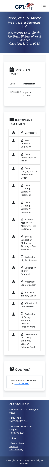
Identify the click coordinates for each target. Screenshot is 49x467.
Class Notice (30, 132)
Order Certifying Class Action (28, 157)
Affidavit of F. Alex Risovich (29, 305)
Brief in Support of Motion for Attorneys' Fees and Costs (28, 243)
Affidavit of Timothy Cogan (28, 294)
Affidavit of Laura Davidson (28, 283)
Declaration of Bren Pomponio (28, 271)
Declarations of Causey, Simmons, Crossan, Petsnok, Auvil (29, 320)
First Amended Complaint (26, 143)
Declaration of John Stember (29, 259)
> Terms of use (16, 443)
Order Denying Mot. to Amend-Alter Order (29, 173)
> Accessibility (16, 449)
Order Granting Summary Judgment (26, 190)
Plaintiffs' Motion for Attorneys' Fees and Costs (28, 224)
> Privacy (13, 446)
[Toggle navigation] (44, 6)
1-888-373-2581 (22, 383)
